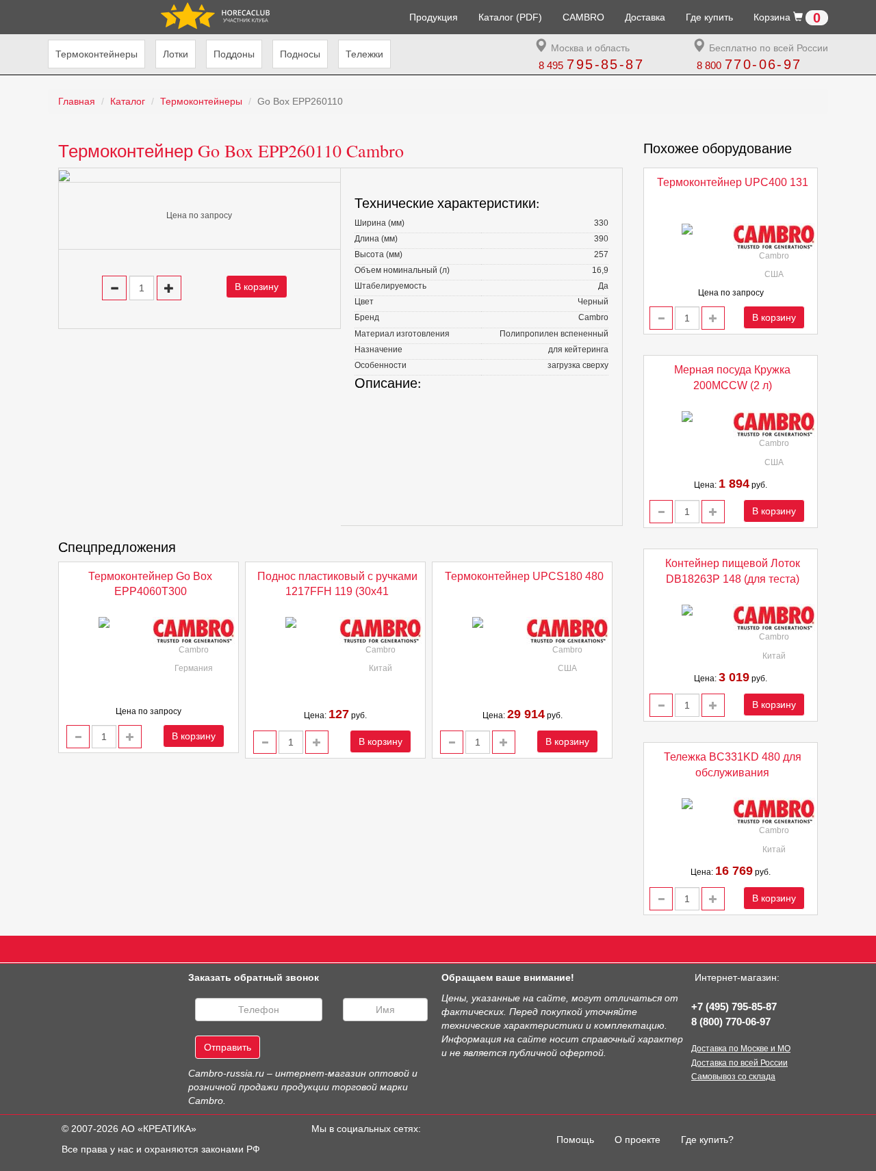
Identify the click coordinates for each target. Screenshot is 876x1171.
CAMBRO (583, 17)
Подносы (300, 54)
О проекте (637, 1139)
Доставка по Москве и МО (740, 1048)
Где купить (709, 17)
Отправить (227, 1047)
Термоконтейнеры (96, 54)
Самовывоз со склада (733, 1076)
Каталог (127, 101)
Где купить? (707, 1139)
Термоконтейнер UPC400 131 (732, 182)
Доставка (645, 17)
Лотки (175, 54)
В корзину (257, 286)
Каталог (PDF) (510, 17)
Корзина (787, 17)
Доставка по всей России (739, 1063)
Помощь (580, 1139)
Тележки (364, 54)
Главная (76, 101)
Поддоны (234, 54)
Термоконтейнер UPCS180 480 (524, 576)
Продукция (433, 17)
